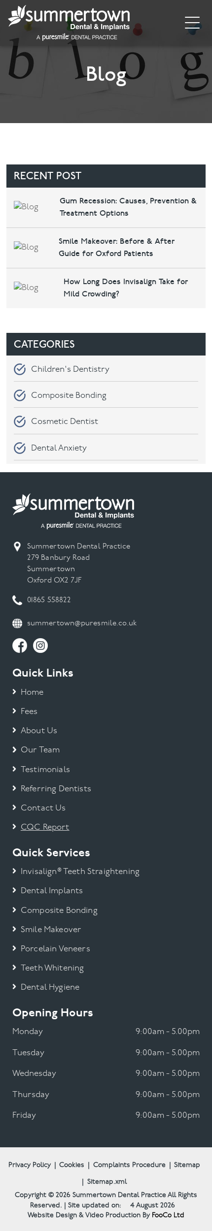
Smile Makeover (51, 930)
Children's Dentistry (70, 369)
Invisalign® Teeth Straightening (80, 872)
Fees (29, 712)
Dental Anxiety (59, 448)
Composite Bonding (68, 395)
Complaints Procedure (129, 1165)
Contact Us (43, 808)
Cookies (71, 1165)
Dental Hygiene (50, 987)
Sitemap (187, 1165)
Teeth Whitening (52, 968)
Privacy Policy (29, 1165)
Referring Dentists (56, 789)
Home (32, 692)
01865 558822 (49, 600)
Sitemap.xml (107, 1182)
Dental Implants (52, 891)
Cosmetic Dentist (64, 422)
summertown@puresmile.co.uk (82, 623)
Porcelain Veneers (55, 949)
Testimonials (45, 770)
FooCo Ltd (168, 1215)
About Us (39, 731)
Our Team (40, 750)
